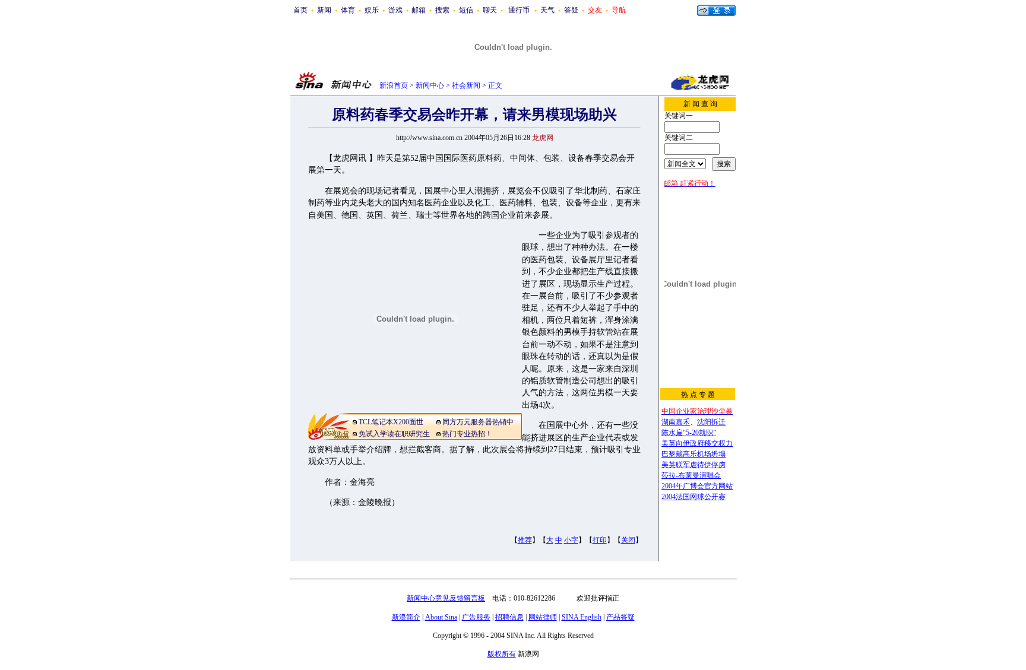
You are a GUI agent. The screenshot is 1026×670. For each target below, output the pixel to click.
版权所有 (501, 654)
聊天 (490, 10)
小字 (571, 540)
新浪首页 (393, 85)
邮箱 (418, 10)
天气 (547, 10)
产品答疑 (620, 617)
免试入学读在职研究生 (394, 434)
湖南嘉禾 (675, 422)
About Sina (441, 617)
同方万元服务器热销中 (478, 422)
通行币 (519, 10)
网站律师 (542, 617)
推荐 (525, 540)
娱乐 (372, 10)
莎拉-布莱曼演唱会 (691, 475)
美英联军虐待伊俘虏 (693, 465)
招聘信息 (509, 617)
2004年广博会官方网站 (697, 486)
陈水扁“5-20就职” (688, 432)
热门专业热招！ (467, 434)
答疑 (571, 10)
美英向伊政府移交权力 (697, 443)
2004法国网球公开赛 (693, 497)
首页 (300, 10)
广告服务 (476, 617)
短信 (466, 10)
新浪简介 (406, 617)
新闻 (324, 10)
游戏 (395, 10)
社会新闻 (466, 85)
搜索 (442, 10)
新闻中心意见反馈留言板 (446, 598)
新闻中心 (430, 85)
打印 (600, 540)
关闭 (628, 540)
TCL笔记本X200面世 (391, 422)
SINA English (581, 617)
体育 (348, 10)
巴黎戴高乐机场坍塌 (693, 454)
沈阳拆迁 (711, 422)
